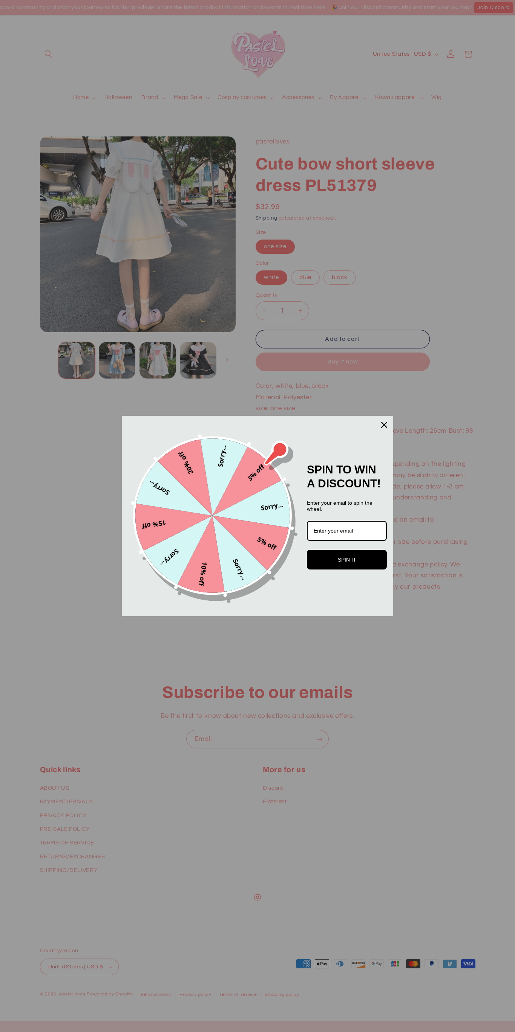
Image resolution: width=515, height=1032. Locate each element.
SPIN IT (347, 560)
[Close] (384, 425)
